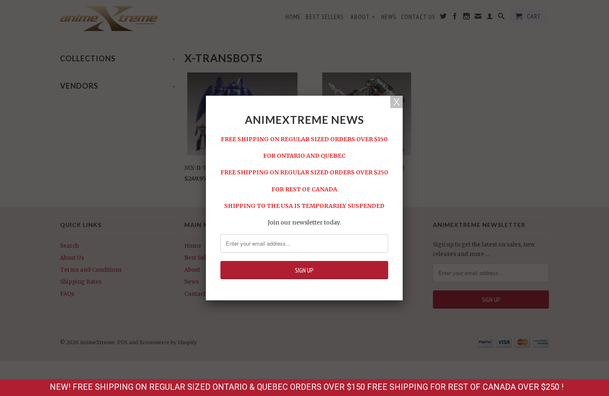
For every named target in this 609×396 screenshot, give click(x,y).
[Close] (396, 102)
